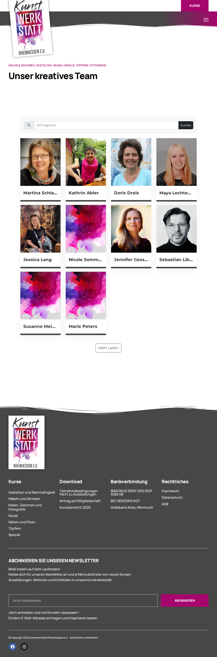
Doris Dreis (126, 192)
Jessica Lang (37, 259)
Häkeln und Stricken (24, 498)
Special (14, 534)
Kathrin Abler (84, 192)
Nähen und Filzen (22, 522)
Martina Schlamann (40, 192)
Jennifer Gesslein (131, 259)
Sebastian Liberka (176, 259)
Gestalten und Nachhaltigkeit (31, 492)
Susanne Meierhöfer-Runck (40, 326)
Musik (13, 515)
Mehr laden (108, 348)
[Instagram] (24, 647)
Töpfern (14, 528)
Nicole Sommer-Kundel (86, 259)
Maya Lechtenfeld (176, 192)
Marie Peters (83, 326)
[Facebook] (12, 647)
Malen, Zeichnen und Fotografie (25, 507)
